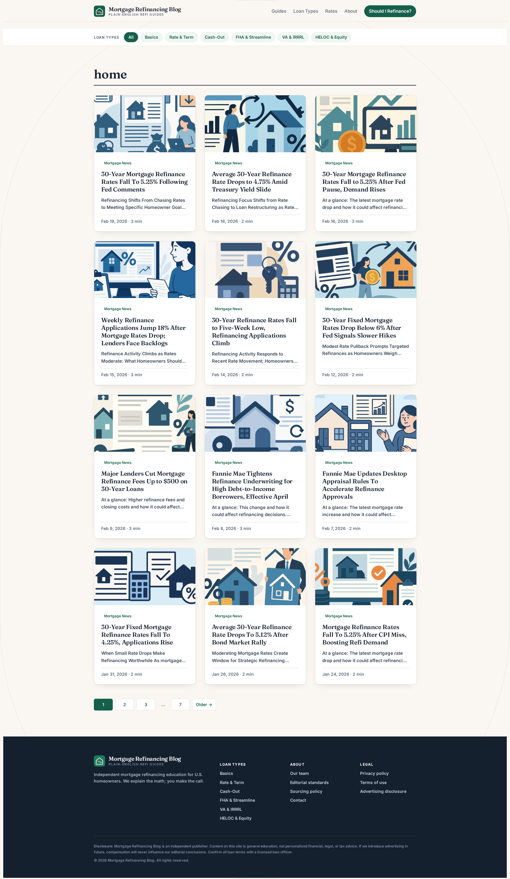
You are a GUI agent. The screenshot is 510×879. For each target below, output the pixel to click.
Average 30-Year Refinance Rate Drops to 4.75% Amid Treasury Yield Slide (252, 181)
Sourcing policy (306, 791)
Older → (204, 704)
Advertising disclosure (383, 791)
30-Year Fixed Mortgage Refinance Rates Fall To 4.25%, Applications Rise (137, 634)
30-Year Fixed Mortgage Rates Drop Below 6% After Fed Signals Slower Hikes (361, 327)
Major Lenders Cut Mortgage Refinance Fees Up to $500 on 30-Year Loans (144, 481)
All (131, 37)
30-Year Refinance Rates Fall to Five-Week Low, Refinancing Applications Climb (254, 331)
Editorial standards (309, 782)
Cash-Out (215, 37)
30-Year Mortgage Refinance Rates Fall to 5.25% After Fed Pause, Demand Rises (364, 181)
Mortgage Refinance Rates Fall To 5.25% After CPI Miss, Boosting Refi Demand (364, 634)
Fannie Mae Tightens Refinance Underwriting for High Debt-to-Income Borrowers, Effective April (252, 485)
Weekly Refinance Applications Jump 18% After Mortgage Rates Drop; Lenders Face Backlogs (143, 331)
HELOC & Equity (331, 37)
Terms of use (373, 782)
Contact (298, 800)
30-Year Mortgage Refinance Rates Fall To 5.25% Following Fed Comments (144, 181)
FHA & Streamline (253, 37)
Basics (151, 37)
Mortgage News (118, 163)
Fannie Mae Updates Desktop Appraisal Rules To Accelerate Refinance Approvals (364, 485)
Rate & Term (181, 37)
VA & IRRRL (293, 37)
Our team (299, 773)
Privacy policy (374, 773)
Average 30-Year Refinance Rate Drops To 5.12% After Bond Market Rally (252, 634)
